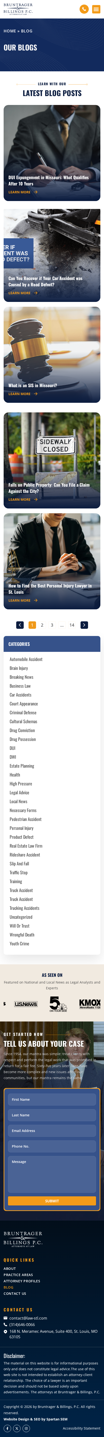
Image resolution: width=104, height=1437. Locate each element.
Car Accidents (20, 694)
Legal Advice (19, 792)
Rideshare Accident (25, 854)
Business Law (20, 686)
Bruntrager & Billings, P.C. (59, 1406)
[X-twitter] (17, 1428)
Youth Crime (19, 943)
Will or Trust (20, 926)
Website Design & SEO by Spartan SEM (35, 1419)
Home (10, 31)
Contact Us (15, 1293)
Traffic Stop (19, 872)
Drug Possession (23, 739)
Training (16, 881)
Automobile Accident (26, 659)
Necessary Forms (23, 810)
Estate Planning (22, 766)
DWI (13, 757)
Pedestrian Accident (26, 819)
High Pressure (21, 783)
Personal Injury (21, 828)
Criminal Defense (23, 712)
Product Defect (22, 837)
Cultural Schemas (23, 721)
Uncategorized (21, 917)
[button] (96, 9)
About (10, 1268)
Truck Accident (21, 890)
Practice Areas (18, 1274)
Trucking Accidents (24, 908)
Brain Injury (19, 668)
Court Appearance (24, 703)
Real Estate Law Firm (26, 846)
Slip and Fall (19, 863)
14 (72, 624)
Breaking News (21, 677)
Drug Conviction (22, 730)
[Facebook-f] (7, 1428)
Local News (18, 801)
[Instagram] (26, 1428)
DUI (12, 748)
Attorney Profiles (22, 1281)
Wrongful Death (22, 934)
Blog (9, 1287)
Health (15, 774)
